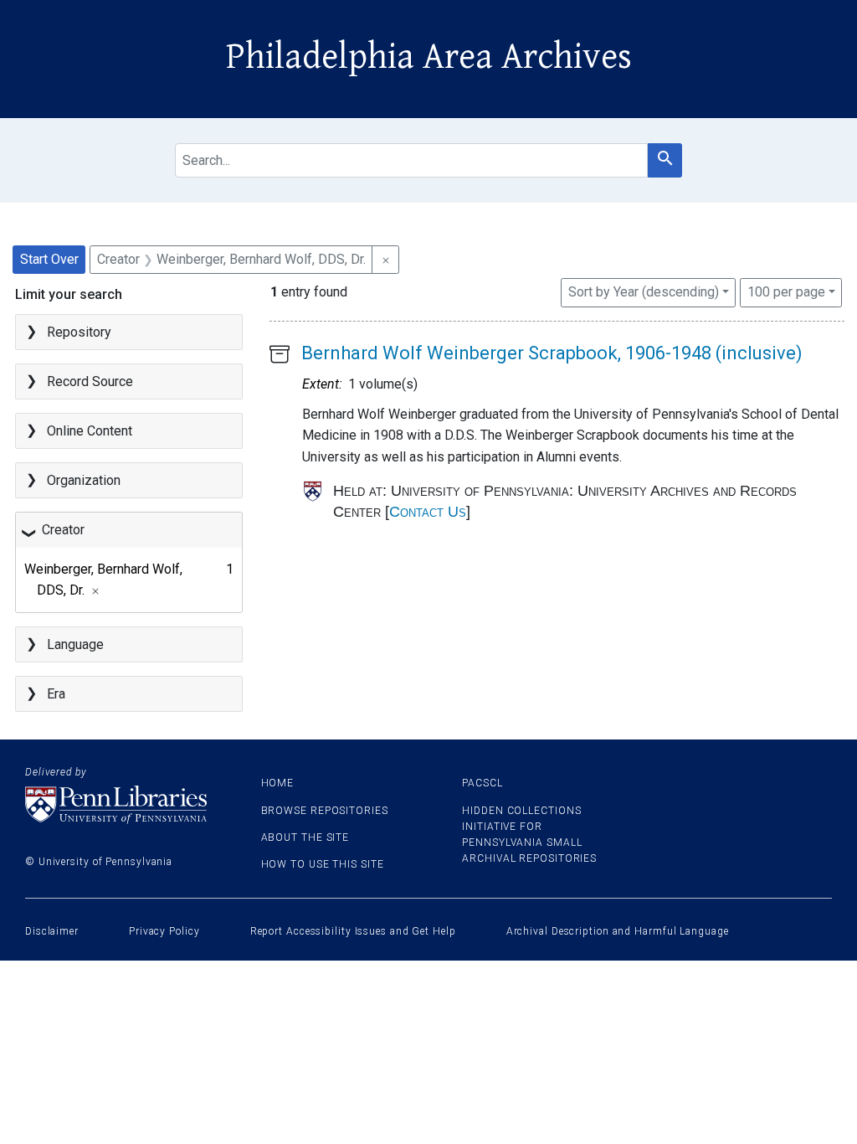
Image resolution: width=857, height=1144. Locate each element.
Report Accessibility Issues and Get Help (353, 931)
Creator (63, 530)
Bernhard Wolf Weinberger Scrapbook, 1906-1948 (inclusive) (552, 353)
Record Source (90, 381)
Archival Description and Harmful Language (617, 931)
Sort (643, 292)
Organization (84, 480)
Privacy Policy (164, 931)
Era (56, 694)
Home (278, 783)
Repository (79, 332)
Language (75, 644)
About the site (305, 837)
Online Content (89, 431)
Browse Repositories (324, 811)
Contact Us (427, 511)
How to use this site (322, 864)
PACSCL (482, 783)
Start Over (49, 259)
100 (786, 291)
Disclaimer (52, 931)
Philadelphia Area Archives (429, 57)
